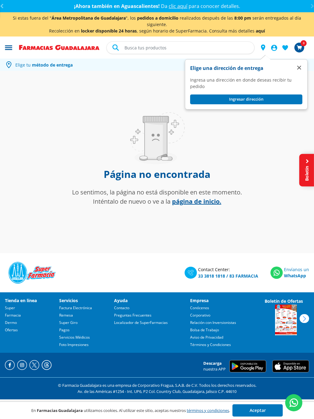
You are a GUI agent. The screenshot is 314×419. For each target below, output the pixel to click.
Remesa (66, 315)
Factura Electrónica (75, 307)
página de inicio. (196, 201)
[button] (263, 47)
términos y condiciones (208, 410)
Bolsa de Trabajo (204, 330)
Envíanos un (296, 269)
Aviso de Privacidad (206, 337)
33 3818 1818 (211, 276)
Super (10, 307)
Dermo (11, 322)
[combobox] (180, 47)
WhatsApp (295, 276)
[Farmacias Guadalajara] (59, 47)
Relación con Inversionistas (213, 322)
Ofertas (11, 330)
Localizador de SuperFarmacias (141, 322)
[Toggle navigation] (8, 47)
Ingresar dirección (246, 99)
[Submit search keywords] (115, 48)
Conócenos (199, 307)
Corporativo (200, 315)
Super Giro (68, 322)
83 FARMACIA (243, 276)
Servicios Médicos (74, 337)
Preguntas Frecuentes (132, 315)
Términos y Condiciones (210, 344)
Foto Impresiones (74, 344)
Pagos (64, 330)
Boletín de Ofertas (284, 301)
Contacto (121, 307)
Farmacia (13, 315)
